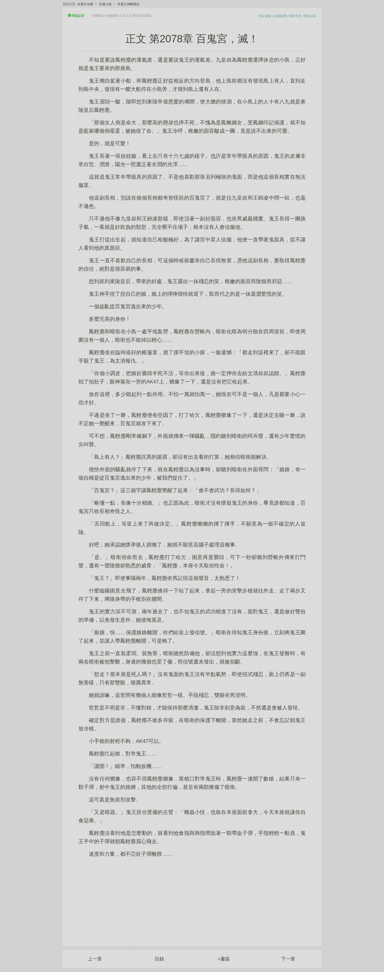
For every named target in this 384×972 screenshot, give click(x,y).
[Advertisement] (192, 898)
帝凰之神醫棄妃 (128, 4)
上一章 (95, 959)
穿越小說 (105, 4)
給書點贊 (280, 16)
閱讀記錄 (310, 16)
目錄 (159, 959)
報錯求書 (295, 16)
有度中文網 (85, 4)
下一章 (288, 959)
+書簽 (224, 959)
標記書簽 (265, 16)
